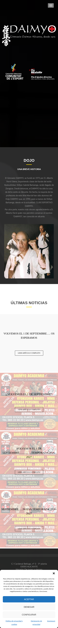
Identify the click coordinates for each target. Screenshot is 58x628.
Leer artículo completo (29, 353)
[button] (53, 573)
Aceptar (29, 599)
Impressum (51, 621)
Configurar (29, 614)
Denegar (29, 607)
